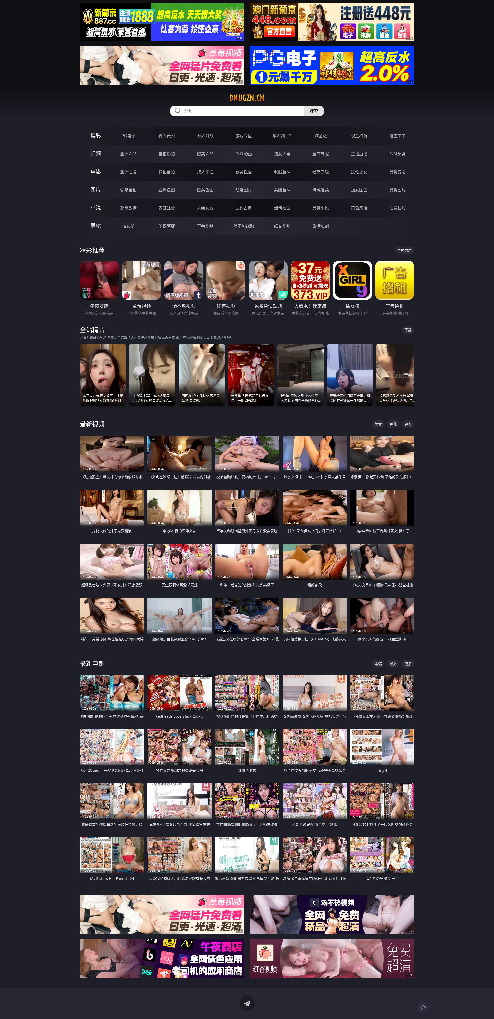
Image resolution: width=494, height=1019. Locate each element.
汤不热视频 (243, 226)
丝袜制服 (320, 154)
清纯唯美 (320, 190)
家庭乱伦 (166, 208)
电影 (96, 171)
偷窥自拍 (128, 190)
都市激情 (128, 208)
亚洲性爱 (128, 172)
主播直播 (359, 154)
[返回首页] (423, 1007)
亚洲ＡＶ (128, 154)
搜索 (314, 111)
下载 (408, 329)
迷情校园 (282, 208)
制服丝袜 (282, 172)
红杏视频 (282, 226)
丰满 (378, 663)
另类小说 (320, 208)
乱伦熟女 (359, 172)
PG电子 (128, 136)
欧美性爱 (243, 172)
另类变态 (397, 172)
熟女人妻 (282, 154)
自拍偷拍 (166, 154)
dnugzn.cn (247, 98)
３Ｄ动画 (243, 154)
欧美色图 (205, 190)
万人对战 (205, 136)
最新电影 (92, 663)
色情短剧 (320, 226)
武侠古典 (243, 208)
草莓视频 (205, 226)
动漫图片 (243, 190)
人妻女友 (205, 208)
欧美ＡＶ (205, 154)
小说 (96, 207)
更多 (408, 424)
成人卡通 (205, 172)
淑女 (393, 663)
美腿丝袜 (282, 190)
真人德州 (166, 136)
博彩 (96, 135)
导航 (96, 225)
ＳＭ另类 (397, 154)
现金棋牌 (359, 136)
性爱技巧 (397, 208)
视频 (96, 153)
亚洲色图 (166, 190)
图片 (96, 189)
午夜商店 (166, 226)
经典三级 (320, 172)
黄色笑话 (359, 208)
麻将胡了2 (282, 136)
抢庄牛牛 (397, 136)
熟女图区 (359, 190)
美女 (378, 424)
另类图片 (397, 190)
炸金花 (320, 136)
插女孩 (128, 226)
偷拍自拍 (166, 172)
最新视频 (92, 424)
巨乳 (393, 424)
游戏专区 (243, 136)
